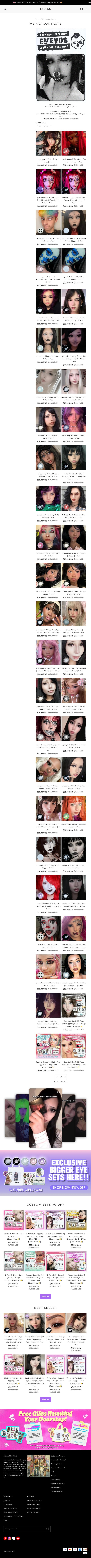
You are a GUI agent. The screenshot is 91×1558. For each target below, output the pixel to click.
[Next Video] (81, 1118)
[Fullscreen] (58, 1091)
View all (45, 1296)
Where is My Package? (58, 1460)
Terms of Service (56, 1491)
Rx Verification (8, 1504)
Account (53, 1476)
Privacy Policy (55, 1480)
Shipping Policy (56, 1487)
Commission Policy (33, 1504)
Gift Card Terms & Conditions (13, 1516)
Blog (5, 1520)
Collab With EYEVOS (34, 1500)
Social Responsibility (10, 1512)
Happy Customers (33, 1512)
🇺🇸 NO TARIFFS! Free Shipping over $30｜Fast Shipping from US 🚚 (37, 2)
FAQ (52, 1472)
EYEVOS (45, 8)
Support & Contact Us (58, 1468)
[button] (45, 1118)
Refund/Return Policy (58, 1484)
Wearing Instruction (10, 1508)
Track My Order (56, 1464)
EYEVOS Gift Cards (33, 1508)
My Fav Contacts (48, 19)
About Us (7, 1500)
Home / (39, 19)
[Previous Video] (9, 1118)
